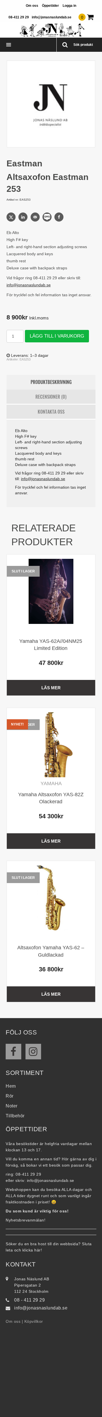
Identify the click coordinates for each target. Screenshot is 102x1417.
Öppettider (50, 6)
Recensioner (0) (51, 396)
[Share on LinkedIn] (23, 217)
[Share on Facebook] (59, 217)
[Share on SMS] (47, 217)
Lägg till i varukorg (57, 336)
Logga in (69, 6)
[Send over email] (36, 217)
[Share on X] (12, 217)
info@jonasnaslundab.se (51, 17)
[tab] (51, 382)
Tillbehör (15, 1115)
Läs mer (51, 687)
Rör (10, 1096)
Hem (11, 1086)
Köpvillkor (33, 1321)
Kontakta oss (51, 411)
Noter (12, 1105)
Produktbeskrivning (51, 382)
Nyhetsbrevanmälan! (25, 1220)
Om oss (32, 6)
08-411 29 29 (18, 17)
